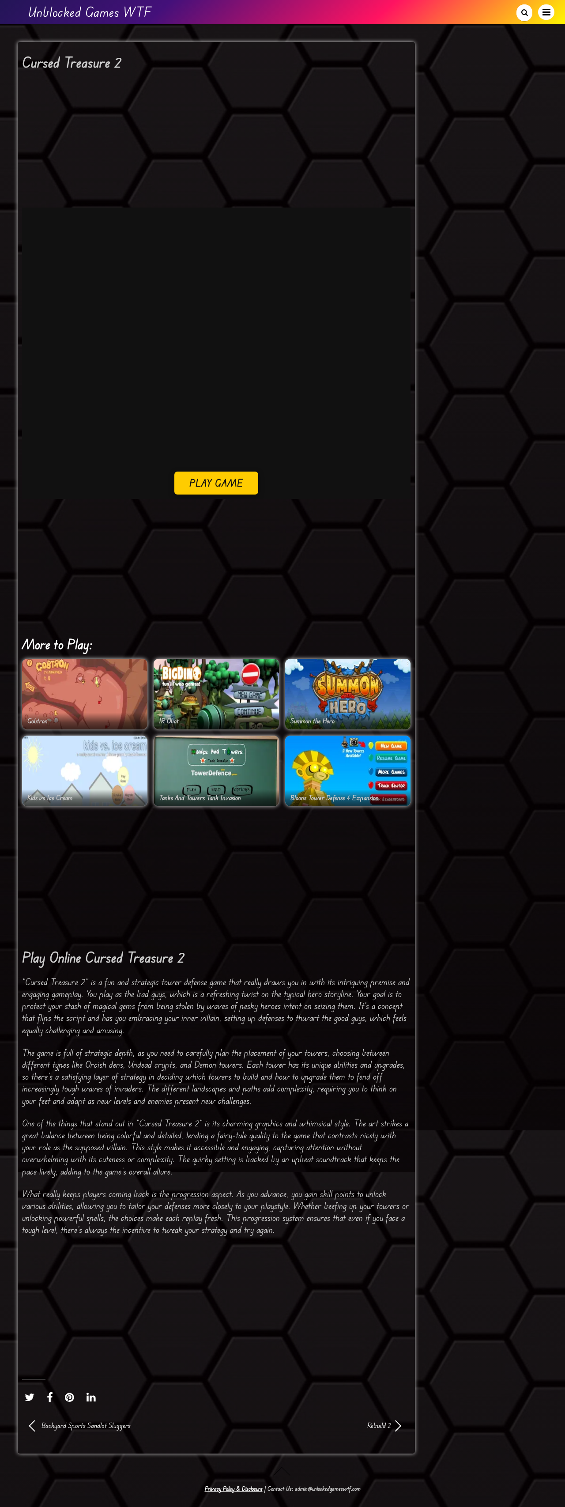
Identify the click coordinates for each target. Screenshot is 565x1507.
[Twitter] (32, 1397)
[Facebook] (52, 1397)
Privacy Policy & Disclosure (234, 1488)
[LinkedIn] (93, 1397)
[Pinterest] (72, 1397)
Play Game (216, 483)
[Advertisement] (216, 142)
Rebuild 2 (309, 1425)
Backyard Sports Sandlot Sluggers (86, 1425)
